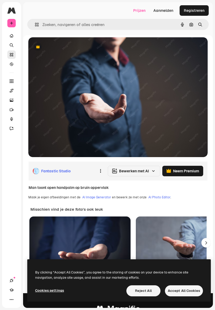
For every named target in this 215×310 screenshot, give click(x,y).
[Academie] (11, 290)
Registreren (194, 10)
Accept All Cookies (184, 290)
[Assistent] (11, 128)
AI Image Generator (96, 197)
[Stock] (11, 54)
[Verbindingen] (11, 280)
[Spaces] (11, 90)
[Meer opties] (100, 171)
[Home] (11, 36)
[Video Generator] (11, 109)
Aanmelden (163, 10)
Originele (63, 47)
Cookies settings (49, 290)
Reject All (143, 290)
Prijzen (139, 10)
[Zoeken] (11, 45)
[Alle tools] (11, 81)
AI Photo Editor (159, 197)
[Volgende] (206, 242)
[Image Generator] (11, 100)
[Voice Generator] (11, 119)
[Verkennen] (11, 64)
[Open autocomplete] (35, 25)
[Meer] (11, 299)
